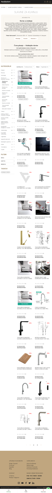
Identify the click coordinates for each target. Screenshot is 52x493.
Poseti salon (43, 491)
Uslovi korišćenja (31, 463)
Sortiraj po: (20, 66)
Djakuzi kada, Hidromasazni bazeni (7, 123)
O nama (11, 476)
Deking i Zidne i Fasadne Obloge (7, 114)
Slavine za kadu (7, 90)
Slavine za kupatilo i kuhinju (15, 7)
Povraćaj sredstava (32, 469)
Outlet (7, 149)
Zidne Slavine (7, 85)
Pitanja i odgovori (14, 477)
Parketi (7, 70)
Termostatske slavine (7, 96)
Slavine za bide (7, 103)
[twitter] (30, 483)
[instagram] (19, 483)
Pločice (7, 73)
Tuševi (7, 111)
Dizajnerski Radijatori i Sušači (7, 127)
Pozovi (26, 491)
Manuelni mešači (7, 109)
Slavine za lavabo (7, 87)
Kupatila (11, 467)
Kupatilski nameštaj (7, 133)
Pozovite (25, 38)
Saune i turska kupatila (7, 118)
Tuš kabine (7, 147)
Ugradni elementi (7, 139)
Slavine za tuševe (7, 93)
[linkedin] (33, 483)
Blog (10, 469)
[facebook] (26, 483)
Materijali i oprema (7, 142)
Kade (7, 144)
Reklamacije (30, 465)
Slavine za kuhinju (7, 82)
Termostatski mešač (7, 106)
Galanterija (7, 130)
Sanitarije (7, 75)
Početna (3, 7)
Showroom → (33, 38)
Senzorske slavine (7, 100)
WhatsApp (18, 38)
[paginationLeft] (41, 445)
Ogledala (7, 136)
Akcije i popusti (13, 463)
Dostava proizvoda (32, 467)
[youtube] (22, 483)
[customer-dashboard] (45, 2)
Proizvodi (11, 465)
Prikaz (37, 66)
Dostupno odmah (5, 172)
